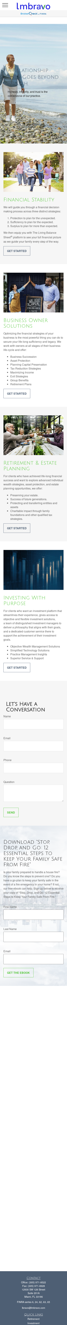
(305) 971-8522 (37, 1282)
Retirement (33, 1319)
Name (7, 716)
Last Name (10, 929)
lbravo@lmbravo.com (33, 1307)
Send (11, 812)
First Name (10, 907)
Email (6, 738)
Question (8, 782)
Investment (33, 1323)
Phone (7, 760)
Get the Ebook (18, 973)
